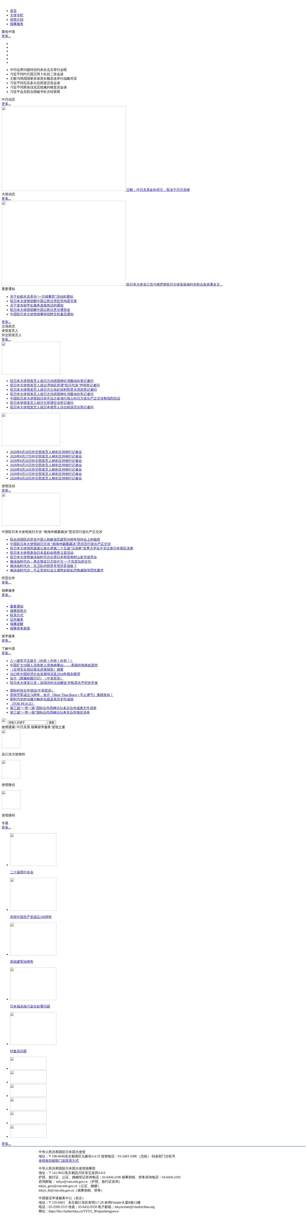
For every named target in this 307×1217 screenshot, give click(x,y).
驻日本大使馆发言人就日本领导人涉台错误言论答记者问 (52, 407)
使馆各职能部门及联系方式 (59, 1160)
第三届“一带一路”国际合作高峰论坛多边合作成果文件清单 (53, 708)
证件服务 (16, 619)
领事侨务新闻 (20, 628)
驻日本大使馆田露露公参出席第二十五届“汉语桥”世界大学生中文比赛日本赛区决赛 (71, 548)
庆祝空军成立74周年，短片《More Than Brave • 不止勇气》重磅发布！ (61, 695)
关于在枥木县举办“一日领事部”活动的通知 (41, 296)
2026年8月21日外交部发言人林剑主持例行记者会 (46, 474)
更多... (6, 36)
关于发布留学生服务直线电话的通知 (36, 305)
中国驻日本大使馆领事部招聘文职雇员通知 (42, 314)
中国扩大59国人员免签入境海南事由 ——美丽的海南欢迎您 (54, 665)
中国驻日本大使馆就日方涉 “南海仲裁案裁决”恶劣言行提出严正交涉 (60, 544)
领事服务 (16, 24)
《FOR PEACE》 (22, 703)
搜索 (51, 722)
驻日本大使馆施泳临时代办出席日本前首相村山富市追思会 (53, 557)
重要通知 (16, 606)
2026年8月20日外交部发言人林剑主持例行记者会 (46, 478)
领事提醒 (16, 624)
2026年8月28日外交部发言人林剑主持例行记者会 (46, 452)
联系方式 (16, 615)
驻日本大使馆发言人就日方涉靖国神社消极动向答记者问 (52, 381)
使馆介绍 (16, 19)
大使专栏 (16, 15)
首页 (13, 11)
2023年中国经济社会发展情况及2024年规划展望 (45, 674)
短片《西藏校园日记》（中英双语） (36, 678)
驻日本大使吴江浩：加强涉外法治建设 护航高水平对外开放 (54, 682)
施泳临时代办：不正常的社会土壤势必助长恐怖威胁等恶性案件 (57, 570)
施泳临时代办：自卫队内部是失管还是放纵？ (43, 566)
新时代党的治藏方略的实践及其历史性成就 (42, 699)
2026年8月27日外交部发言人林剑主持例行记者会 (46, 456)
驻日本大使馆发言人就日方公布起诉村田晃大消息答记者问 (53, 389)
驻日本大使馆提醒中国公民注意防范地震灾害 (43, 301)
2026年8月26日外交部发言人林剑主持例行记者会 (46, 460)
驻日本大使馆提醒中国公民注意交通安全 (40, 310)
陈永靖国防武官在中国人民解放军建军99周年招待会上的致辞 (55, 539)
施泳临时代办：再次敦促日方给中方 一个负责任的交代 (50, 561)
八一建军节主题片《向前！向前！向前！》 (42, 661)
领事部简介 (18, 611)
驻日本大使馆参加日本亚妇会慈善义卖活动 (42, 552)
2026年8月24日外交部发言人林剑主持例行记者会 (46, 469)
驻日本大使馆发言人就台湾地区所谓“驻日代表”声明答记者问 (55, 385)
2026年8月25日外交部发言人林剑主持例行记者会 (46, 465)
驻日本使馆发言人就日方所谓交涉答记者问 (42, 403)
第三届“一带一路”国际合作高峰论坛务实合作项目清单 (50, 712)
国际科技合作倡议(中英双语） (32, 690)
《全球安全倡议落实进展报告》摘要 (36, 669)
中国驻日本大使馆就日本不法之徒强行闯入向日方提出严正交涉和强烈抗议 (65, 398)
